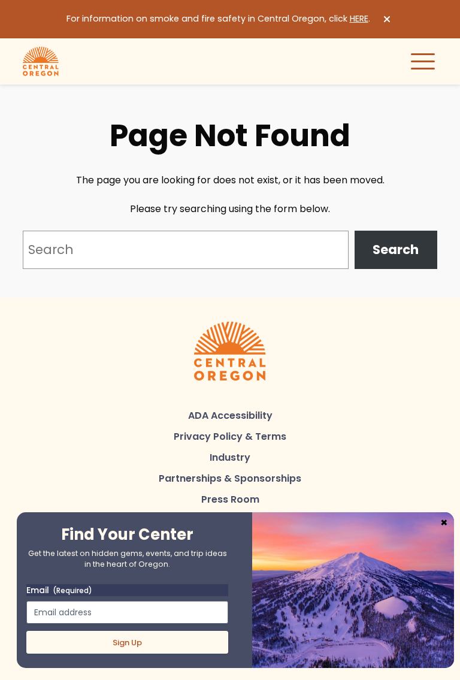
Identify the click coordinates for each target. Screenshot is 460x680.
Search (396, 249)
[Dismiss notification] (387, 19)
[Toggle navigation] (422, 61)
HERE (359, 19)
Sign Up (127, 642)
